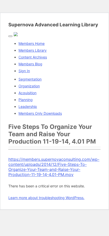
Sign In (24, 71)
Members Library (33, 50)
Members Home (32, 43)
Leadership (28, 106)
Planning (26, 99)
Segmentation (30, 79)
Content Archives (33, 57)
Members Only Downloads (40, 113)
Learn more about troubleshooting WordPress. (46, 197)
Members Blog (30, 64)
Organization (29, 86)
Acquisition (28, 93)
